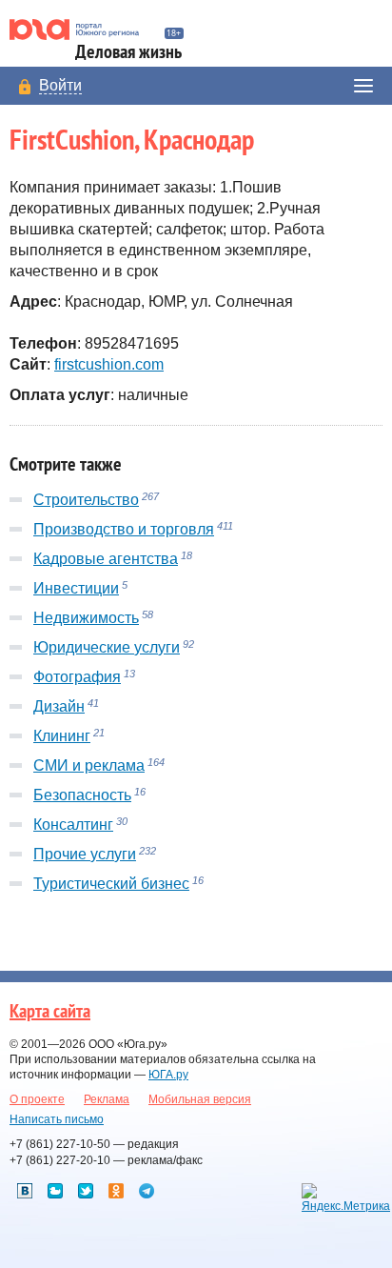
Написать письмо (57, 1119)
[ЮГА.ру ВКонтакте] (24, 1190)
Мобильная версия (199, 1099)
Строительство (86, 500)
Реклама (106, 1099)
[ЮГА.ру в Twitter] (85, 1190)
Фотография (77, 677)
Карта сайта (50, 1011)
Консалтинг (73, 824)
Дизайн (59, 706)
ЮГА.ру (168, 1074)
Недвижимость (86, 618)
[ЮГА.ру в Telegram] (146, 1190)
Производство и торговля (123, 529)
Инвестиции (76, 588)
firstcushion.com (109, 364)
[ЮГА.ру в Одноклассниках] (116, 1190)
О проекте (37, 1099)
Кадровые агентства (105, 559)
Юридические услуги (106, 647)
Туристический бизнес (111, 884)
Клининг (61, 736)
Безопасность (82, 795)
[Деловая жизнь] (82, 29)
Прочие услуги (84, 854)
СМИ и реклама (89, 765)
